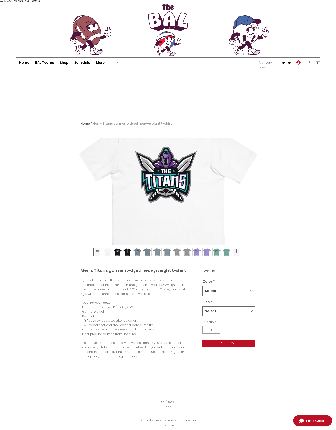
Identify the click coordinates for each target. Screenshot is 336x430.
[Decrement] (205, 330)
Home (85, 123)
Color (208, 281)
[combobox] (229, 291)
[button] (318, 62)
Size (207, 301)
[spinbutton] (211, 330)
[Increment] (217, 330)
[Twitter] (284, 63)
